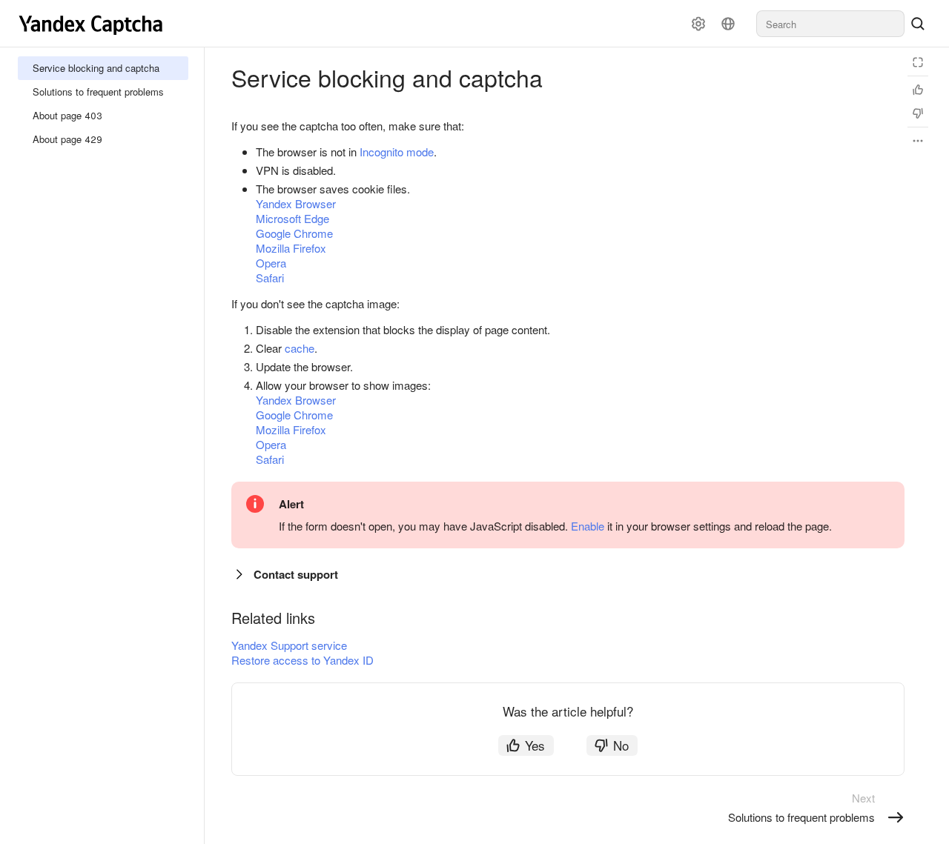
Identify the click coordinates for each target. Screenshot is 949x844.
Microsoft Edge (292, 218)
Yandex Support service (289, 645)
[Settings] (698, 23)
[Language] (728, 23)
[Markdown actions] (917, 140)
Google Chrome (294, 233)
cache (299, 348)
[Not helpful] (917, 113)
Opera (271, 262)
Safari (270, 277)
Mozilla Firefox (291, 248)
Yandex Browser (296, 203)
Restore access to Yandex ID (302, 660)
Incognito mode (397, 151)
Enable (587, 526)
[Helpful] (917, 89)
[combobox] (830, 23)
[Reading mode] (917, 62)
